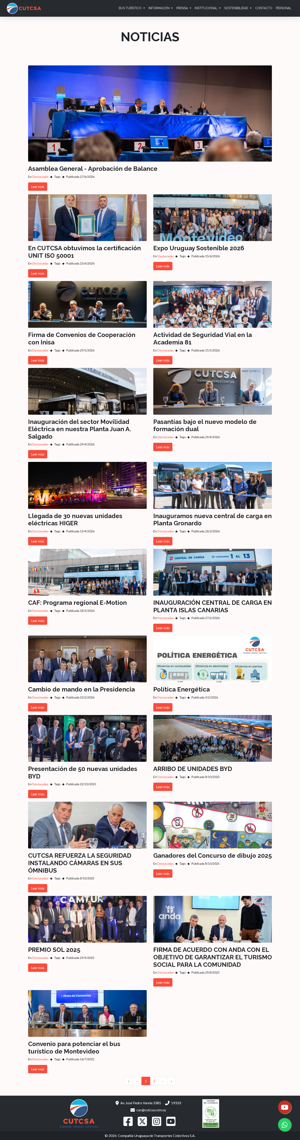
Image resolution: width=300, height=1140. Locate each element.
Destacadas (40, 176)
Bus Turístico (130, 8)
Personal (283, 8)
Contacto (263, 8)
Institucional (206, 8)
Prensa (182, 8)
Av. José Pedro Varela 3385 (140, 1103)
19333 (175, 1103)
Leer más (37, 186)
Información (159, 8)
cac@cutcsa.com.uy (151, 1110)
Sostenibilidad (236, 8)
